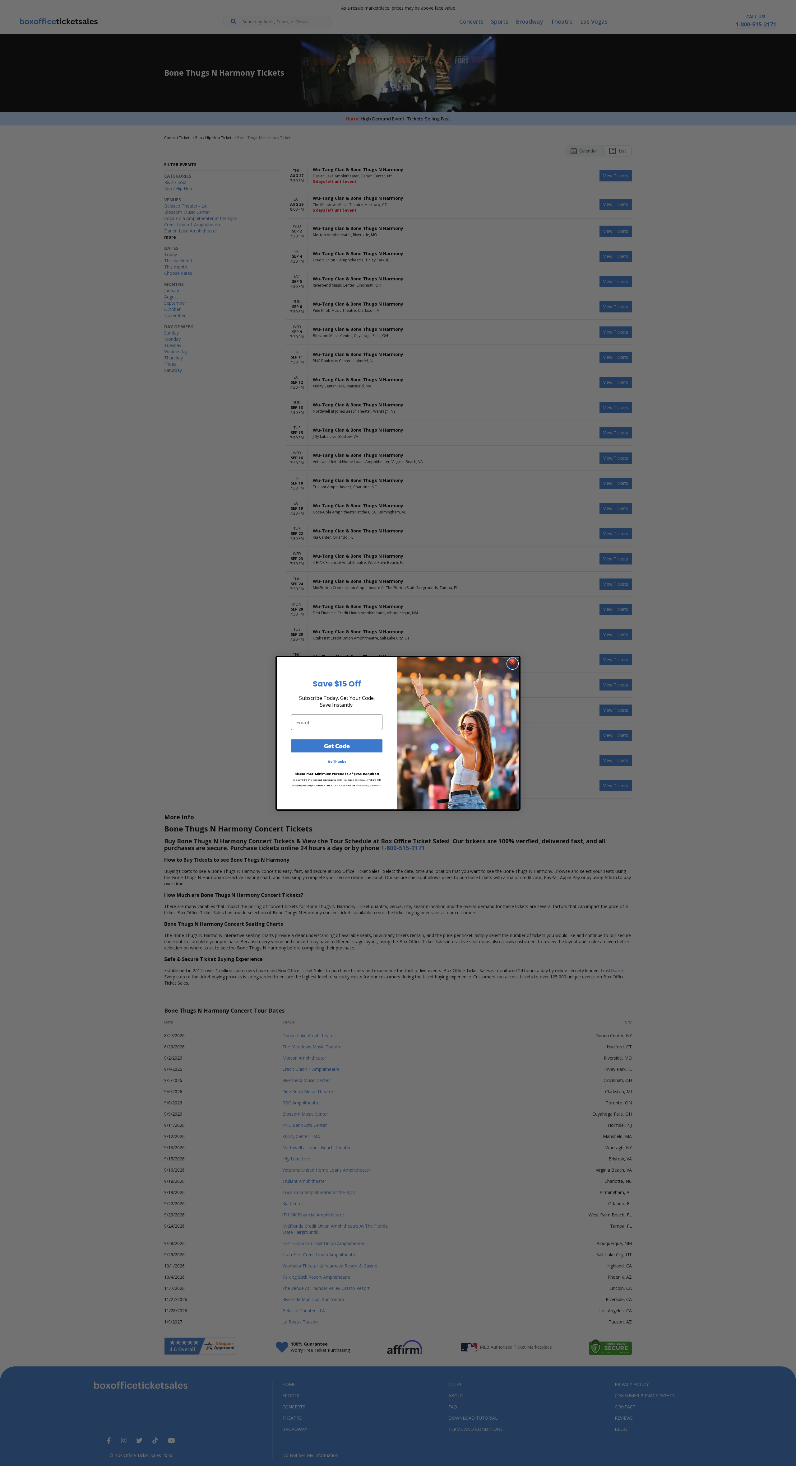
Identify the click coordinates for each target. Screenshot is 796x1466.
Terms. (378, 785)
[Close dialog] (512, 663)
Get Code (337, 746)
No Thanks (337, 761)
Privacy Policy (362, 785)
